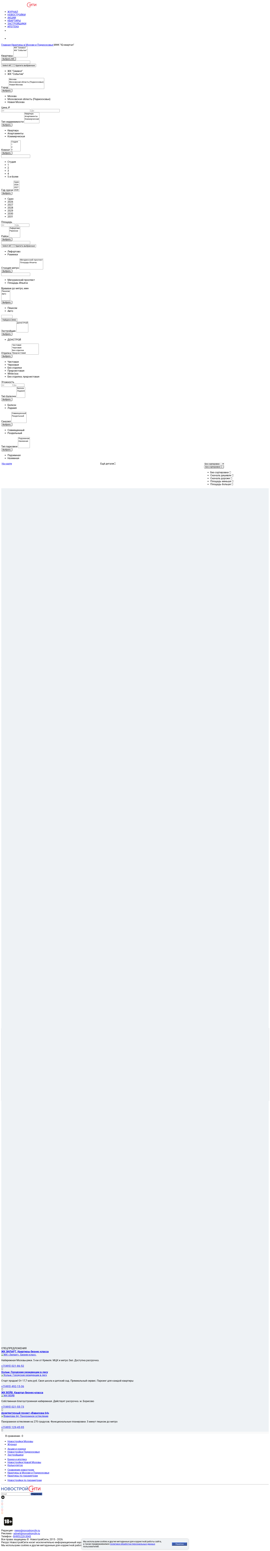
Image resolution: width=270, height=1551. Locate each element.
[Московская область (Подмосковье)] (26, 82)
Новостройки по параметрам (25, 1480)
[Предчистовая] (25, 353)
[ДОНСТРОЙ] (22, 323)
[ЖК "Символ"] (20, 47)
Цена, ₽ (5, 107)
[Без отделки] (25, 350)
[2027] (16, 187)
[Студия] (15, 142)
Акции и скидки (17, 1448)
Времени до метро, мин (15, 288)
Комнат (5, 149)
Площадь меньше (221, 481)
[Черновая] (25, 347)
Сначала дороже (220, 478)
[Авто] (5, 294)
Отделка (6, 353)
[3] (15, 150)
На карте (7, 463)
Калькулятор (15, 1465)
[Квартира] (31, 113)
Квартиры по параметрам (23, 1475)
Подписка (36, 1494)
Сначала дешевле (221, 475)
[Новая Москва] (26, 84)
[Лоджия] (21, 391)
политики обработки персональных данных (132, 1544)
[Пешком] (5, 291)
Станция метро (10, 267)
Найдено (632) (9, 320)
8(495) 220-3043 (19, 30)
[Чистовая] (25, 345)
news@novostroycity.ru (27, 1530)
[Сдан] (16, 182)
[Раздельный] (19, 416)
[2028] (16, 190)
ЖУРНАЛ (13, 11)
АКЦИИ (12, 17)
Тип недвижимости (12, 121)
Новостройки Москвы (20, 1441)
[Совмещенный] (19, 413)
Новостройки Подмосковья (24, 1451)
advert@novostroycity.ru (26, 1533)
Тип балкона (8, 396)
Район (4, 236)
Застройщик (8, 330)
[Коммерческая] (31, 119)
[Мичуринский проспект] (31, 260)
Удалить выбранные (25, 65)
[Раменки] (14, 231)
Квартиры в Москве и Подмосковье (28, 1472)
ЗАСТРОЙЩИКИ (17, 23)
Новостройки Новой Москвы (24, 1462)
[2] (15, 147)
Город (4, 87)
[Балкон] (21, 388)
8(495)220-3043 (22, 1536)
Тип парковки (9, 446)
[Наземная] (24, 441)
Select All (6, 65)
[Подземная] (24, 438)
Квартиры (7, 55)
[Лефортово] (14, 228)
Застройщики (15, 1454)
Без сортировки (219, 472)
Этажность (7, 382)
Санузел (6, 421)
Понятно (179, 1544)
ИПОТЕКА (13, 26)
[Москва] (26, 79)
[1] (15, 144)
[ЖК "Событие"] (20, 50)
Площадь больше (220, 484)
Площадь (6, 222)
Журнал (12, 1444)
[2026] (16, 184)
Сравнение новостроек (21, 1469)
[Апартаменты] (31, 116)
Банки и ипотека (17, 1459)
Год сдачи (7, 190)
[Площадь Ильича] (31, 262)
